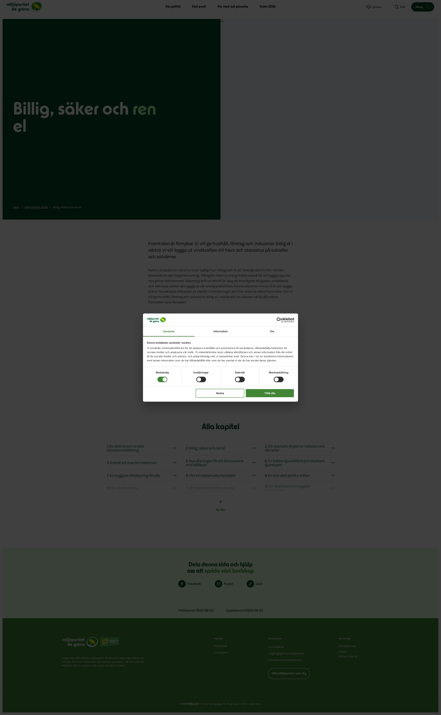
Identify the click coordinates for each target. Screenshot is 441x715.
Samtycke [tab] (169, 331)
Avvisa (220, 393)
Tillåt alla (269, 393)
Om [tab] (272, 331)
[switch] (201, 379)
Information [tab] (220, 331)
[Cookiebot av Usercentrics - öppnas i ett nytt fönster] (279, 320)
